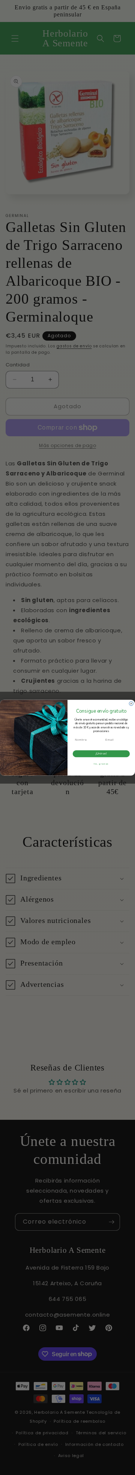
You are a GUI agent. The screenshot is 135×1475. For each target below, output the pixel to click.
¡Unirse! (101, 754)
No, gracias (101, 764)
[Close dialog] (131, 703)
